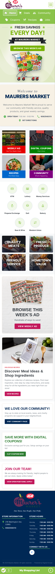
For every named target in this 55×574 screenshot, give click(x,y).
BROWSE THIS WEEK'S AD (27, 48)
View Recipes (13, 394)
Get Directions (29, 120)
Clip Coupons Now (15, 454)
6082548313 (46, 116)
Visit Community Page (17, 422)
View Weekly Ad (27, 326)
